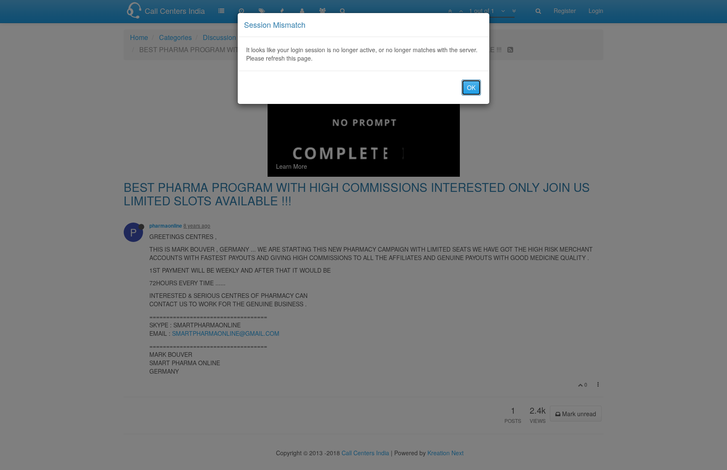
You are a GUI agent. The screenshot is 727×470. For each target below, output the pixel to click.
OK (471, 87)
